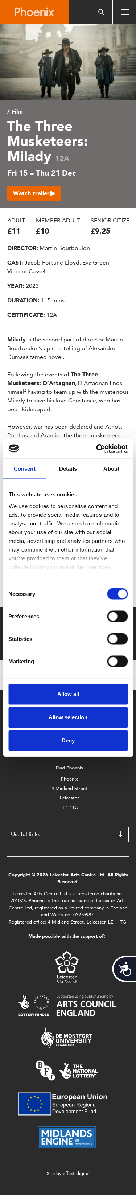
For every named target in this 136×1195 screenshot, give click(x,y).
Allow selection (68, 717)
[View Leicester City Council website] (67, 966)
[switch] (117, 616)
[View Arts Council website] (67, 1004)
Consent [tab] (25, 469)
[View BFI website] (67, 1070)
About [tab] (111, 469)
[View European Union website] (67, 1103)
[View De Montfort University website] (66, 1037)
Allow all (68, 694)
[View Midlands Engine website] (67, 1136)
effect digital (76, 1173)
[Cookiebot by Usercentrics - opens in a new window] (97, 448)
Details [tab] (68, 469)
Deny (68, 740)
